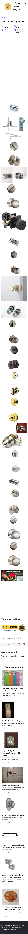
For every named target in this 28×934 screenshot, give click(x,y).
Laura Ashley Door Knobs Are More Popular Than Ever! (13, 876)
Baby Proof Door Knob (10, 785)
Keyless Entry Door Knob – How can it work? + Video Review (12, 753)
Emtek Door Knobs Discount (13, 815)
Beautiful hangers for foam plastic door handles (12, 690)
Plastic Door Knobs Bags (11, 721)
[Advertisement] (14, 55)
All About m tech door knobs (13, 845)
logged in (14, 656)
